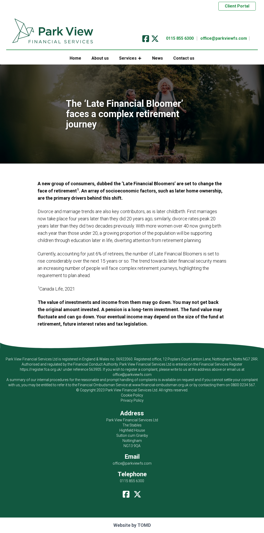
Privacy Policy (132, 400)
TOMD (144, 525)
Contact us (183, 58)
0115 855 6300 (180, 38)
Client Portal (237, 6)
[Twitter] (155, 37)
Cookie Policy (132, 395)
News (157, 58)
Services (128, 58)
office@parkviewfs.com (223, 38)
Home (75, 58)
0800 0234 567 (243, 385)
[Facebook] (145, 37)
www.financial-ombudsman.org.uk (160, 385)
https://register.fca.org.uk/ (41, 369)
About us (100, 58)
